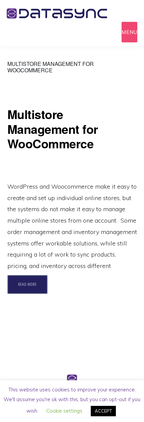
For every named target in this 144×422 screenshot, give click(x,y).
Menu (129, 32)
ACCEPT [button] (103, 411)
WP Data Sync (67, 13)
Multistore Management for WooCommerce (52, 128)
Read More (27, 284)
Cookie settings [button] (64, 411)
